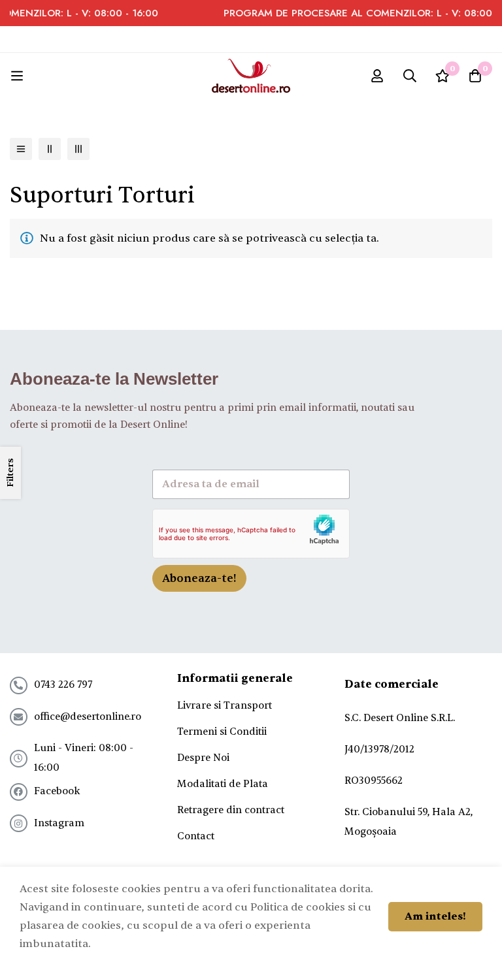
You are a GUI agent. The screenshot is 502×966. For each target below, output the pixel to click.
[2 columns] (50, 149)
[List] (21, 149)
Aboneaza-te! (199, 578)
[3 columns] (78, 149)
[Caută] (409, 76)
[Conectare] (377, 76)
